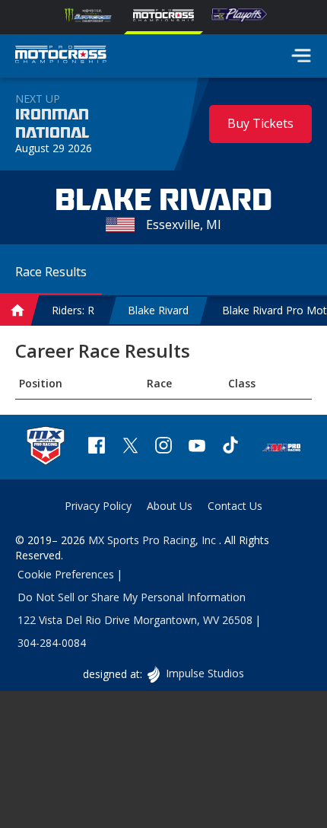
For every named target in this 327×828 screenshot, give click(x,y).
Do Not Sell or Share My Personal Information (131, 597)
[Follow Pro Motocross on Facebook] (96, 447)
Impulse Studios (204, 673)
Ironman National (52, 124)
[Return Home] (61, 56)
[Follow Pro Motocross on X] (130, 447)
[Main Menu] (301, 55)
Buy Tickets (260, 123)
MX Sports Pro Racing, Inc (153, 540)
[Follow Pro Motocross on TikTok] (230, 447)
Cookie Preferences (65, 574)
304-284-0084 (51, 642)
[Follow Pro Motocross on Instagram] (163, 447)
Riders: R (73, 310)
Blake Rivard (158, 310)
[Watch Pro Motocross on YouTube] (197, 447)
